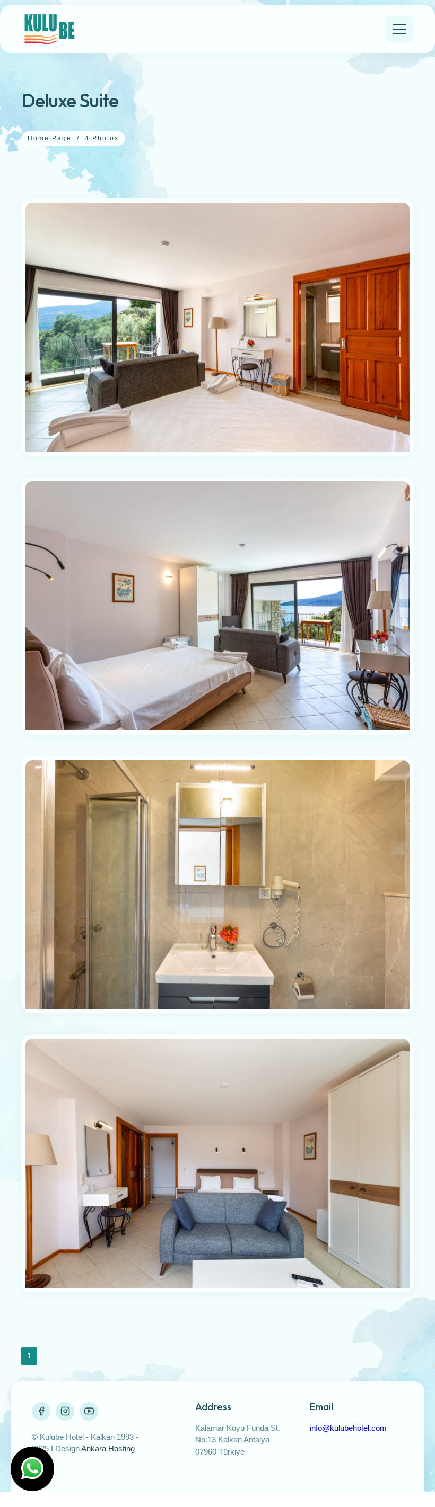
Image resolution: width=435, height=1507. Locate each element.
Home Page (50, 138)
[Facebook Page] (41, 1411)
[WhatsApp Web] (32, 1469)
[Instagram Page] (65, 1411)
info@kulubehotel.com (348, 1427)
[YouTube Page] (89, 1411)
